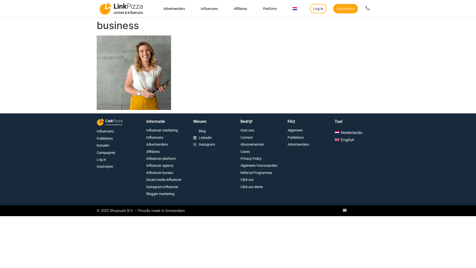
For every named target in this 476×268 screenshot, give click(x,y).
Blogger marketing (160, 194)
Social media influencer (163, 180)
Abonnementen (252, 144)
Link (128, 6)
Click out (247, 180)
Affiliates (240, 9)
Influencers (209, 9)
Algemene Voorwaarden (258, 166)
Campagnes (106, 153)
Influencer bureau (159, 173)
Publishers (105, 138)
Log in (101, 160)
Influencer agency (160, 166)
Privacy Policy (251, 159)
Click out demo (251, 187)
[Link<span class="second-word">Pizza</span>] (105, 8)
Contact (246, 137)
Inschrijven (105, 166)
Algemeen (295, 130)
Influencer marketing (162, 130)
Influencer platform (161, 159)
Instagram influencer (162, 187)
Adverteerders (174, 9)
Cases (245, 152)
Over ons (247, 130)
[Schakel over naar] (295, 8)
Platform (270, 9)
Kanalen (103, 145)
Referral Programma (256, 173)
